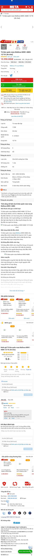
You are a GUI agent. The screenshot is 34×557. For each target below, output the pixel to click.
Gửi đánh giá (28, 394)
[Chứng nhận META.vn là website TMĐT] (16, 523)
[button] (32, 27)
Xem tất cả (29, 322)
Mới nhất (3, 399)
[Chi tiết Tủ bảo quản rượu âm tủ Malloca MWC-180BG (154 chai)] (23, 303)
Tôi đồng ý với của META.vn (17, 390)
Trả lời (5, 407)
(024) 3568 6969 (12, 496)
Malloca (12, 65)
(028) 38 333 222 (12, 498)
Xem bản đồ (22, 536)
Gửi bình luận (28, 449)
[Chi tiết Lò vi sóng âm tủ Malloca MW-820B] (8, 464)
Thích (12, 407)
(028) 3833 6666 (11, 541)
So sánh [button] (12, 318)
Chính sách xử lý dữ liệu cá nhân (19, 390)
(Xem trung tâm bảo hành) (22, 103)
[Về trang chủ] (14, 7)
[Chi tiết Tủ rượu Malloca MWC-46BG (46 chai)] (7, 303)
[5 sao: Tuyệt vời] (28, 367)
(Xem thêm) (19, 96)
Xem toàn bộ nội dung (16, 290)
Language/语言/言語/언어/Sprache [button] (10, 517)
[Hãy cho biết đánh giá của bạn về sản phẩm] (17, 376)
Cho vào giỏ (4, 75)
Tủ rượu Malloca (19, 65)
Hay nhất (10, 399)
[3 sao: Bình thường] (17, 367)
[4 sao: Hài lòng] (23, 367)
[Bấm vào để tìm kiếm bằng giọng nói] (28, 10)
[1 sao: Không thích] (5, 367)
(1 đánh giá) (9, 56)
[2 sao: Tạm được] (11, 367)
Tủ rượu (6, 13)
